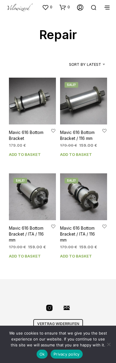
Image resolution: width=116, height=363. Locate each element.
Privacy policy (67, 354)
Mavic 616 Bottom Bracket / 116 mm (77, 135)
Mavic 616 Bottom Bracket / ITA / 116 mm (26, 234)
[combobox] (80, 64)
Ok (42, 354)
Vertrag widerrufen (58, 324)
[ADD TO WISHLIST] (53, 130)
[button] (47, 7)
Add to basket (25, 154)
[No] (109, 344)
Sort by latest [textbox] (85, 64)
